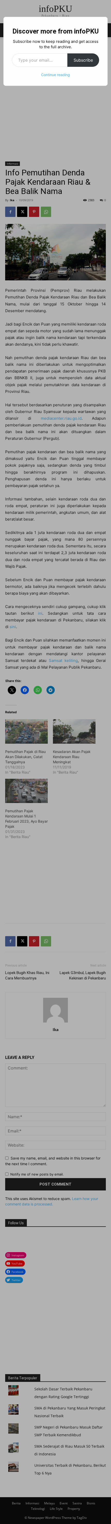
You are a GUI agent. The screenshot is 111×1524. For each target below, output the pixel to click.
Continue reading (55, 74)
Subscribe (83, 60)
